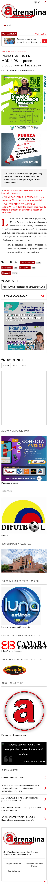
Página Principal (13, 863)
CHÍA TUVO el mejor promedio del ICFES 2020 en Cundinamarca (23, 343)
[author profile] (7, 70)
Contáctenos (14, 871)
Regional (11, 52)
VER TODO (40, 34)
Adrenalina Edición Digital (34, 864)
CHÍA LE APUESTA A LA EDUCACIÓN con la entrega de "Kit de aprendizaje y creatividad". (22, 198)
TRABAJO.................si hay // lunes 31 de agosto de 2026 (29, 40)
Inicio (3, 52)
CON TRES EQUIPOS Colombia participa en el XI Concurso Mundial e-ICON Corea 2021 (23, 318)
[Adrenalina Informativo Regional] (24, 19)
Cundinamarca (21, 52)
